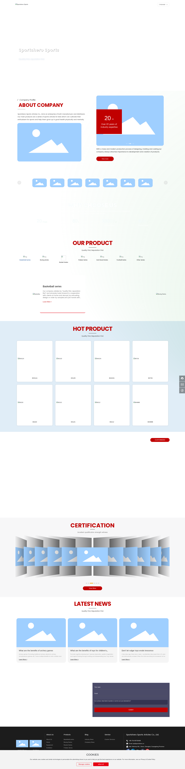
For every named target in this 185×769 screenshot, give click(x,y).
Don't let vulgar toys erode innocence (137, 651)
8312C (73, 422)
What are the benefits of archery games (36, 651)
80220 (35, 422)
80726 (150, 378)
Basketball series (52, 286)
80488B (150, 422)
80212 (112, 422)
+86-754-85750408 (135, 740)
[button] (18, 85)
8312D (73, 378)
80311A (34, 378)
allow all (101, 764)
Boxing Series (173, 286)
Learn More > (23, 659)
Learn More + (47, 302)
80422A (111, 378)
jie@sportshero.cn (138, 743)
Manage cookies (84, 764)
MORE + (25, 68)
